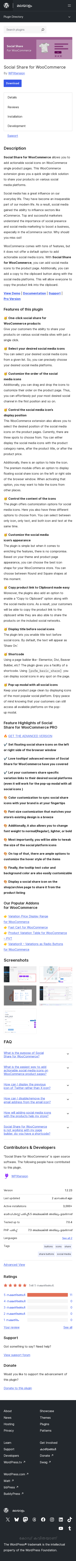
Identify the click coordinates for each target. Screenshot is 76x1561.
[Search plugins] (42, 29)
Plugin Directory (13, 16)
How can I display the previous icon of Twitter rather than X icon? (27, 1086)
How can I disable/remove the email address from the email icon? (27, 1100)
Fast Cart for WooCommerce (28, 927)
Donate (47, 1455)
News (7, 1417)
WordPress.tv (15, 1462)
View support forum (17, 1355)
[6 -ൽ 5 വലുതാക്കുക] (67, 991)
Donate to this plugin (18, 1388)
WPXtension (16, 73)
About (8, 1411)
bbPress (11, 1487)
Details (12, 97)
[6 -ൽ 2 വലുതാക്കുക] (31, 990)
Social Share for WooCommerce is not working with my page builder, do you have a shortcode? (27, 1130)
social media (64, 1254)
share (68, 1246)
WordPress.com (16, 1474)
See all (67, 1327)
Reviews (13, 107)
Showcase (47, 1411)
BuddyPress (14, 1494)
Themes (45, 1417)
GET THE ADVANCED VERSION (30, 736)
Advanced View (14, 1264)
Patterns (45, 1430)
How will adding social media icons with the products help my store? (27, 1114)
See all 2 (67, 1238)
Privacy (9, 1430)
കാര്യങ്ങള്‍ (48, 1449)
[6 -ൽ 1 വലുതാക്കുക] (31, 971)
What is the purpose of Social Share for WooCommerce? (24, 1054)
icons (59, 1246)
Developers (11, 1455)
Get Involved (49, 1443)
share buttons (46, 1254)
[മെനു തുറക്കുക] (70, 5)
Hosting (9, 1424)
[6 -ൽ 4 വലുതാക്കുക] (67, 971)
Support (12, 136)
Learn (7, 1443)
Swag (45, 1462)
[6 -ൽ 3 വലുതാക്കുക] (31, 1013)
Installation (15, 116)
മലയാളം (18, 1510)
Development (17, 126)
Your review (12, 1327)
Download (12, 83)
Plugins (44, 1424)
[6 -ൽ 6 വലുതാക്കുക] (67, 1008)
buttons (48, 1246)
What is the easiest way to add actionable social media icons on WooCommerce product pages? (26, 1070)
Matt (9, 1481)
